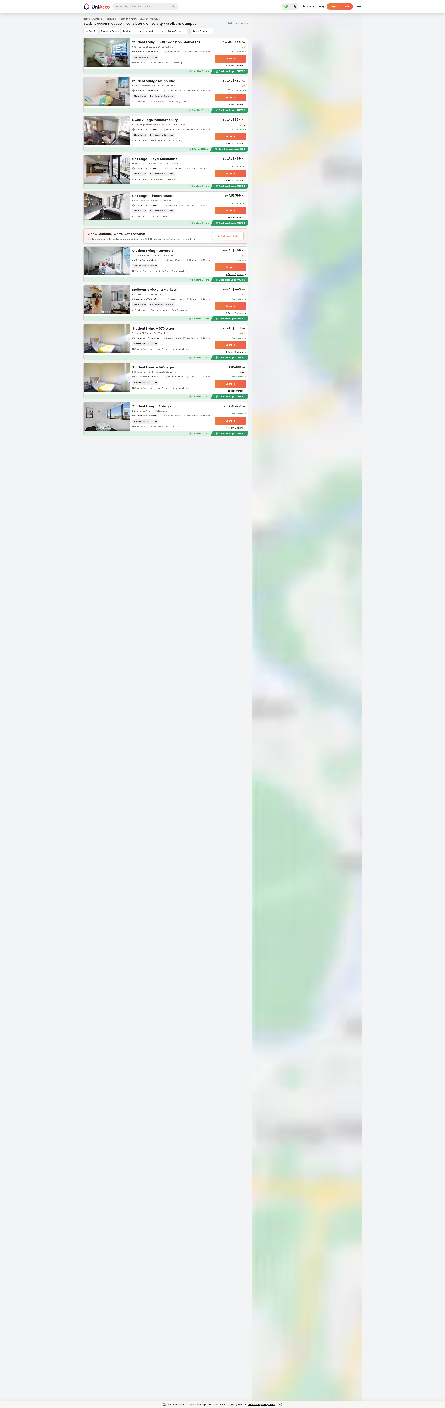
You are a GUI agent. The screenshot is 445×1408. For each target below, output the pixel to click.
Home (86, 18)
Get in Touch (340, 7)
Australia (97, 18)
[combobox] (145, 6)
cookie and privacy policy (261, 1404)
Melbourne (110, 18)
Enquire (230, 58)
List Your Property (313, 6)
